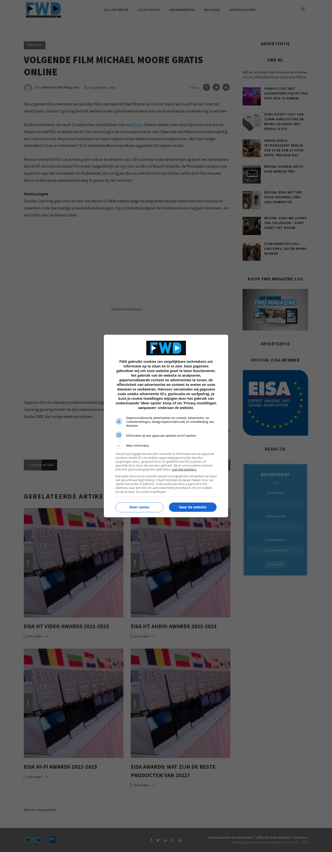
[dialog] (166, 426)
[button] (166, 445)
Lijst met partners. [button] (184, 469)
